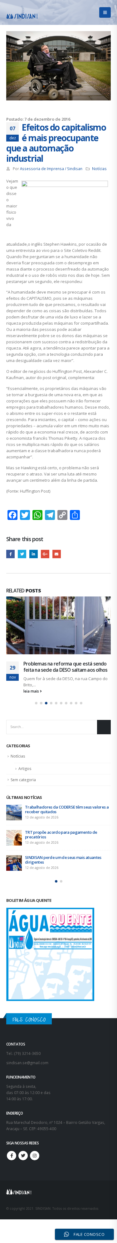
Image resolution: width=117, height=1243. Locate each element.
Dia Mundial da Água (45, 663)
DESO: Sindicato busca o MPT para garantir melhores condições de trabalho (63, 803)
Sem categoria (23, 773)
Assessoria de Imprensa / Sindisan (51, 168)
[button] (36, 696)
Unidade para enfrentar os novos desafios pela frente (67, 828)
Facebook (10, 554)
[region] (58, 1186)
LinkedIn (33, 554)
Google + (45, 554)
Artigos (24, 762)
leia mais (31, 684)
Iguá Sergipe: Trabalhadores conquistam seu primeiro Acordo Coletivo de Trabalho (65, 853)
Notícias (99, 168)
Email (56, 554)
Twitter (22, 554)
